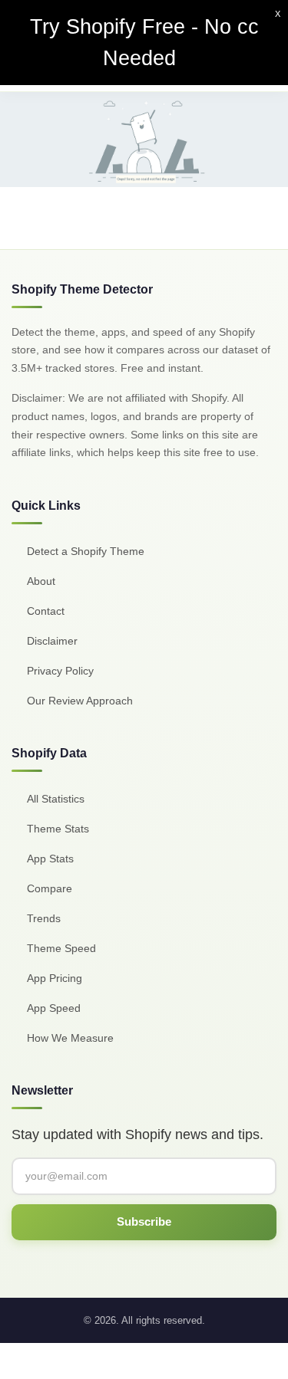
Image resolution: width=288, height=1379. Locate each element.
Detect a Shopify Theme (85, 551)
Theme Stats (58, 828)
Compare (49, 888)
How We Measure (70, 1038)
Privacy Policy (60, 671)
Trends (44, 918)
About (41, 581)
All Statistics (55, 799)
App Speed (54, 1008)
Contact (46, 611)
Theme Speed (61, 948)
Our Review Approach (80, 700)
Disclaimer (52, 641)
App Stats (50, 858)
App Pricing (54, 978)
